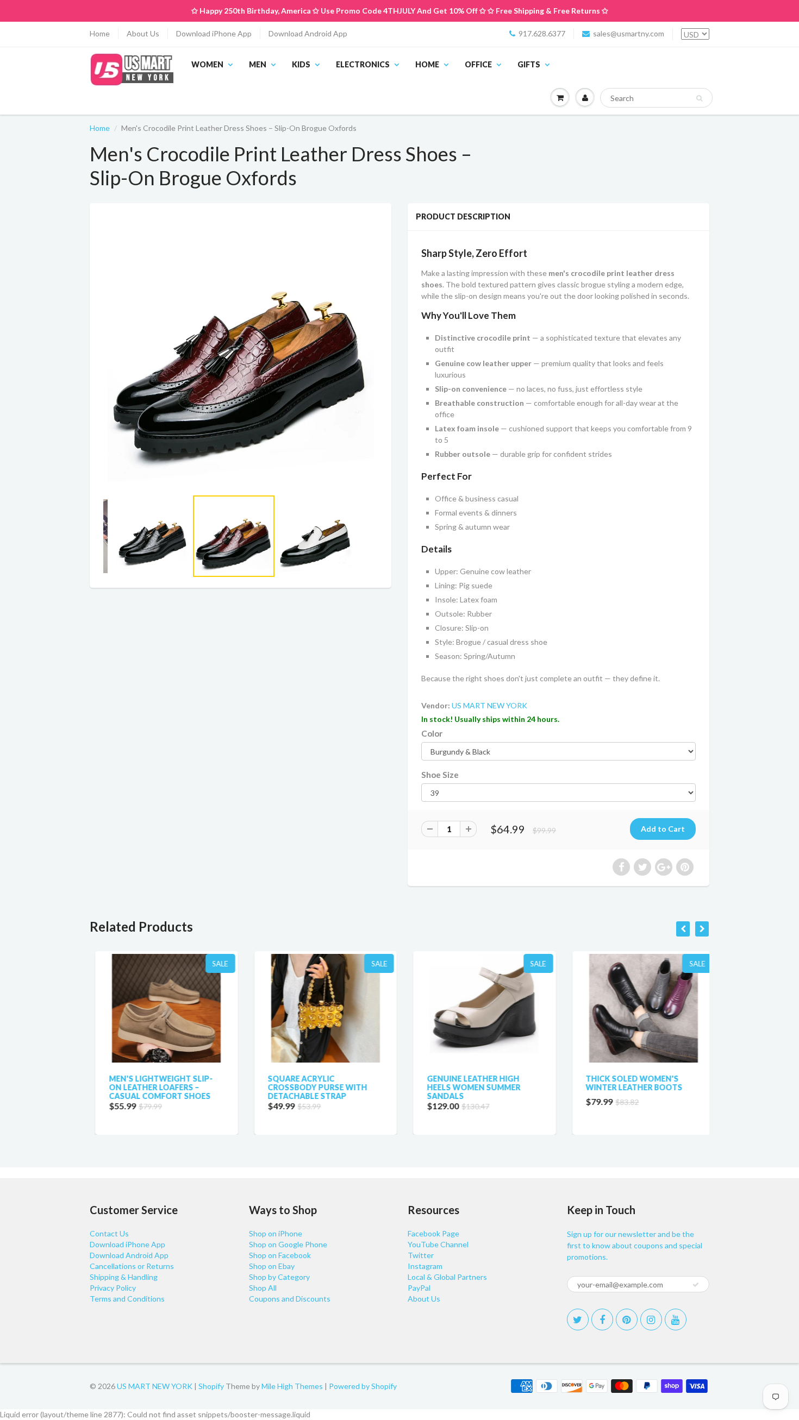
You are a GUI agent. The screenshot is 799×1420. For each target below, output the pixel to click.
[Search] (699, 98)
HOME (427, 64)
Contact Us (109, 1233)
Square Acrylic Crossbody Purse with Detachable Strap (312, 1087)
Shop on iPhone (275, 1233)
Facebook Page (433, 1233)
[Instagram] (651, 1319)
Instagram (425, 1266)
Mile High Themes (292, 1386)
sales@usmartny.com (628, 33)
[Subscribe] (696, 1284)
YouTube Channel (438, 1244)
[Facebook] (602, 1319)
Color (431, 733)
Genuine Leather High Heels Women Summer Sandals (468, 1087)
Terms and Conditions (127, 1298)
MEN (257, 64)
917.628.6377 (542, 33)
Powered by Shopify (363, 1386)
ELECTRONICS (363, 64)
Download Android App (308, 33)
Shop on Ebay (272, 1266)
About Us (143, 33)
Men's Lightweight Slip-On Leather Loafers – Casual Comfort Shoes (155, 1087)
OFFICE (478, 64)
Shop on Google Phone (288, 1244)
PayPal (419, 1287)
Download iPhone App (214, 33)
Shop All (263, 1287)
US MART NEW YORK (489, 705)
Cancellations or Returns (132, 1266)
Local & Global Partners (447, 1276)
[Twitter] (578, 1319)
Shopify (211, 1386)
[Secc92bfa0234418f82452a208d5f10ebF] (240, 351)
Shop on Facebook (280, 1255)
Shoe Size (440, 775)
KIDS (301, 64)
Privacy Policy (113, 1287)
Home (100, 33)
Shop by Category (279, 1276)
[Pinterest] (627, 1319)
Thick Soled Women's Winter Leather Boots (628, 1083)
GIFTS (528, 64)
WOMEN (207, 64)
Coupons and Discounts (289, 1298)
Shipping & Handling (124, 1276)
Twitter (421, 1255)
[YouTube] (675, 1319)
